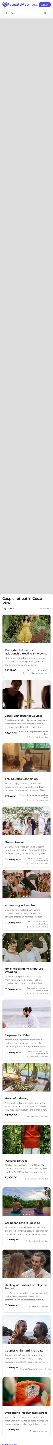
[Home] (15, 5)
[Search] (45, 13)
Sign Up (44, 5)
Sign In (35, 5)
